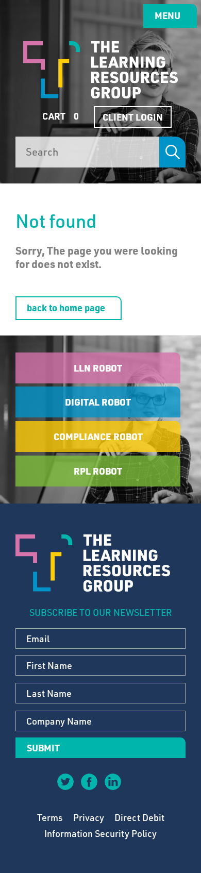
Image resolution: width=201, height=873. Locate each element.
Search (172, 152)
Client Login (133, 117)
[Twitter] (65, 781)
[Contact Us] (136, 789)
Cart (59, 116)
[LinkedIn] (112, 781)
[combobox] (87, 152)
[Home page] (100, 69)
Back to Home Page (66, 307)
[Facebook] (88, 781)
